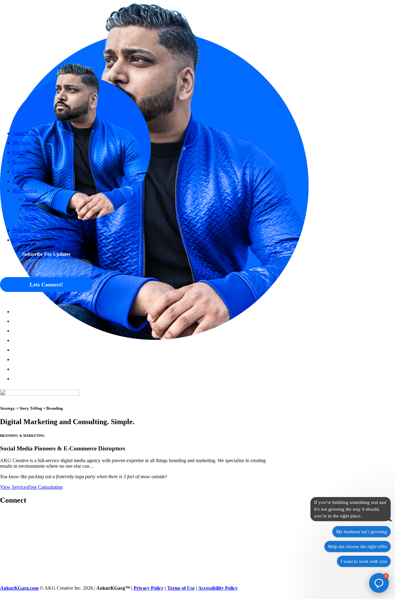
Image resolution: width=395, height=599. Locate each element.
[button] (12, 311)
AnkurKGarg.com (19, 588)
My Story (21, 143)
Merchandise (24, 190)
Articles (19, 181)
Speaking (21, 162)
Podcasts (20, 152)
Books (31, 208)
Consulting (23, 171)
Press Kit (21, 230)
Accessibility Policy (218, 588)
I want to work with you (364, 561)
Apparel (32, 199)
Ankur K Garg (26, 133)
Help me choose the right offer (357, 546)
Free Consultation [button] (45, 487)
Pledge (31, 218)
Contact (19, 240)
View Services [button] (14, 487)
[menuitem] (52, 340)
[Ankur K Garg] (46, 62)
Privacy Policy (149, 588)
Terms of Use (181, 588)
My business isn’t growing (361, 531)
